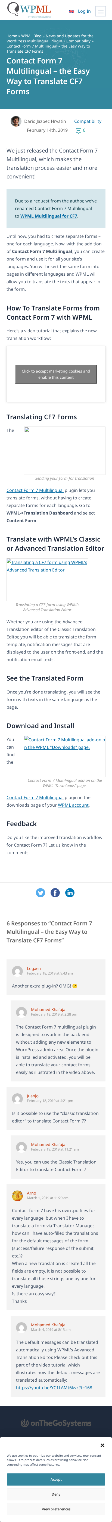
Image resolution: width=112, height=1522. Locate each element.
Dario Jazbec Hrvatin (45, 121)
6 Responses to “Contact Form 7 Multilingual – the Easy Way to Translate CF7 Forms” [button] (49, 931)
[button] (102, 1445)
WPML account (73, 805)
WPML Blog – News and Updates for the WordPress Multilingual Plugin (50, 38)
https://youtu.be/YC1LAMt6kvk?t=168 (54, 1388)
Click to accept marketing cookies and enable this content (56, 374)
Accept (56, 1479)
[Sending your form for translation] (64, 451)
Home (12, 35)
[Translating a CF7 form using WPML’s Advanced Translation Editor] (47, 579)
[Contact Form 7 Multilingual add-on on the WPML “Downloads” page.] (64, 756)
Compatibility (78, 40)
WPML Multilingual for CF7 (48, 216)
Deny (56, 1494)
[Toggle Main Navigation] (100, 11)
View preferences (56, 1509)
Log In (84, 11)
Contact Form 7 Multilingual (35, 490)
